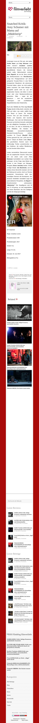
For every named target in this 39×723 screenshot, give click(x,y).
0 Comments (23, 531)
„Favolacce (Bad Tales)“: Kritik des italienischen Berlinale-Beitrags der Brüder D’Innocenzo (23, 613)
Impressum (16, 718)
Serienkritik (10, 698)
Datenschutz (14, 720)
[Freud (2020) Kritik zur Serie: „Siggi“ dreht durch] (10, 539)
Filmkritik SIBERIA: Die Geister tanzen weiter (18, 388)
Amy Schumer (16, 274)
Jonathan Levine (17, 276)
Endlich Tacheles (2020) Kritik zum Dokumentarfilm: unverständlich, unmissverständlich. (16, 347)
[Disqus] (19, 416)
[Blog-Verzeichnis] (15, 716)
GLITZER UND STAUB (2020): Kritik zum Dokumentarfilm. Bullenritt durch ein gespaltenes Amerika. (23, 568)
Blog (8, 685)
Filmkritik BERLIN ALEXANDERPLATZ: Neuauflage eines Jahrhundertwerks (22, 544)
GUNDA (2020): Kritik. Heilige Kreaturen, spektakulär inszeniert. (19, 640)
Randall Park (11, 277)
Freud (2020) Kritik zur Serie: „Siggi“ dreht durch (18, 658)
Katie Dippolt (24, 276)
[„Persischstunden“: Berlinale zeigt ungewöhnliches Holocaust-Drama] (10, 623)
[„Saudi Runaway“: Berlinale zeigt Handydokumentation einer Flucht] (10, 608)
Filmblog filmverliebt (22, 634)
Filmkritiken (24, 278)
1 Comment (23, 599)
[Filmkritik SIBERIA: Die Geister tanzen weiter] (19, 387)
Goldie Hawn (27, 274)
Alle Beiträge (18, 278)
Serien (9, 695)
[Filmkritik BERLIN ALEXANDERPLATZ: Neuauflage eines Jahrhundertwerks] (19, 366)
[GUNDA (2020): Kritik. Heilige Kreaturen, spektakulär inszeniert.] (19, 321)
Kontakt (23, 718)
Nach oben (25, 720)
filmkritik (21, 274)
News (8, 692)
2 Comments (23, 515)
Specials (9, 702)
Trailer (9, 705)
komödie (29, 276)
